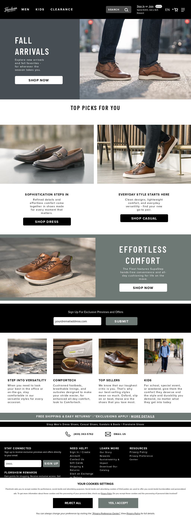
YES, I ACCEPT (118, 503)
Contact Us (77, 459)
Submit (122, 321)
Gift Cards (76, 463)
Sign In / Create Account (80, 453)
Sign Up (51, 463)
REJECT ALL (73, 503)
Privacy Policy (139, 452)
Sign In (141, 6)
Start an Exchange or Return (81, 475)
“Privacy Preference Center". (106, 513)
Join (151, 6)
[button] (25, 9)
